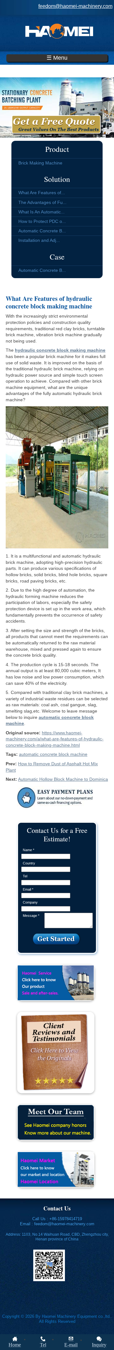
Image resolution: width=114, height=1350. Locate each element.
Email (28, 889)
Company (30, 902)
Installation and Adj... (39, 240)
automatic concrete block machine (53, 754)
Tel (25, 876)
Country (29, 863)
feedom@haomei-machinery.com (75, 6)
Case (57, 257)
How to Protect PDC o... (42, 221)
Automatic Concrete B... (42, 230)
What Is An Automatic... (41, 211)
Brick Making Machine (40, 162)
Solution (57, 179)
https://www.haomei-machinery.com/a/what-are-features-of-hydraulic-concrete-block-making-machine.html (55, 739)
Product (57, 149)
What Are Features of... (41, 192)
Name (28, 850)
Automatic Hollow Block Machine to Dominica (63, 779)
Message (31, 915)
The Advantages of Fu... (42, 202)
